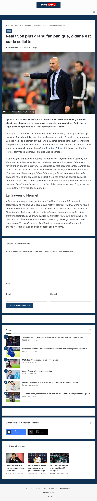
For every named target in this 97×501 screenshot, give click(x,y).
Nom (8, 283)
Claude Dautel (13, 48)
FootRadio (66, 488)
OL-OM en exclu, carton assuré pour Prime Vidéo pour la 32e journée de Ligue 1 (56, 394)
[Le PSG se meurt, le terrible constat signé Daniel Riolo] (15, 458)
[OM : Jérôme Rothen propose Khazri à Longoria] (59, 458)
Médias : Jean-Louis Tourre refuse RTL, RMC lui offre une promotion (51, 382)
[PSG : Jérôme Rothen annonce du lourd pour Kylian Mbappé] (37, 458)
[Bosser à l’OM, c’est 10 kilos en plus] (13, 374)
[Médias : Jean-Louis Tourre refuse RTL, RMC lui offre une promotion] (13, 386)
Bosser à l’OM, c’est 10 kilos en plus (37, 371)
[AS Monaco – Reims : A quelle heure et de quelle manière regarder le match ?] (13, 352)
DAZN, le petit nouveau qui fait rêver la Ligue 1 (41, 360)
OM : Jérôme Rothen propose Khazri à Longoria (59, 468)
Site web (53, 294)
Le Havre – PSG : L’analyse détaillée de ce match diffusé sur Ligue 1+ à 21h (53, 337)
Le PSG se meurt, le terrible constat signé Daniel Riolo (15, 468)
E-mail (8, 294)
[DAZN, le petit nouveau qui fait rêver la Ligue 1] (13, 363)
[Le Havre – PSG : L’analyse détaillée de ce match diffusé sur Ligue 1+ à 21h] (13, 341)
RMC (17, 25)
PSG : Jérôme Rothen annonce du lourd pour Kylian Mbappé (37, 468)
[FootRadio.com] (48, 5)
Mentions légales (48, 492)
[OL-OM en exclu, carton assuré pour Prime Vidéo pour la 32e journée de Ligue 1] (13, 397)
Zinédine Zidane (54, 148)
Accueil (10, 25)
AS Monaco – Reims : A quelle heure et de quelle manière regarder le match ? (54, 348)
